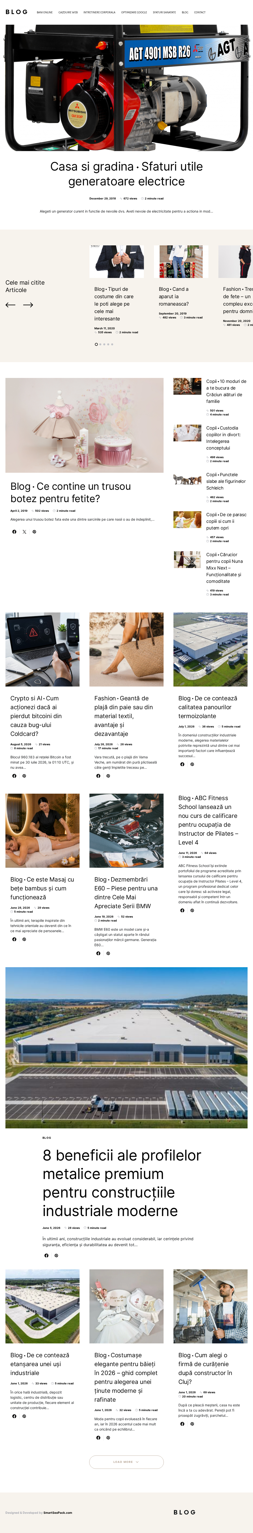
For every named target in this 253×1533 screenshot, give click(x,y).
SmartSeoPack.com (57, 1512)
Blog (17, 12)
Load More (123, 1462)
